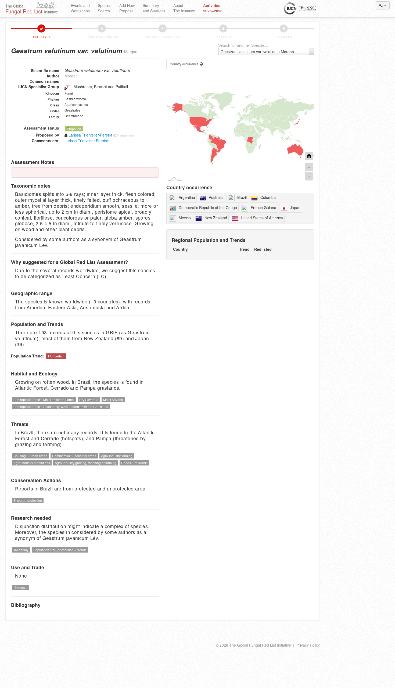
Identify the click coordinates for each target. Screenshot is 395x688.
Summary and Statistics (154, 8)
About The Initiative (184, 8)
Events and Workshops (80, 8)
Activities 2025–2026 (212, 8)
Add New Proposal (127, 8)
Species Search (104, 8)
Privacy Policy (308, 645)
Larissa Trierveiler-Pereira (86, 140)
